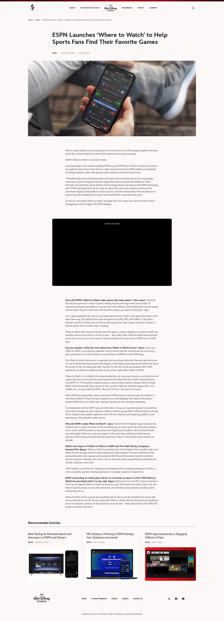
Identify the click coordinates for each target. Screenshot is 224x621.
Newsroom (127, 8)
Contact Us (137, 599)
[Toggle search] (193, 8)
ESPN (54, 53)
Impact (141, 8)
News (38, 20)
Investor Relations (90, 8)
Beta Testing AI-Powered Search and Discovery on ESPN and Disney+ (50, 535)
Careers (153, 8)
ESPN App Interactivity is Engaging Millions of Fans (166, 535)
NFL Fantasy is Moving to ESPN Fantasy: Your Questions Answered (110, 535)
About (72, 8)
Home (30, 20)
